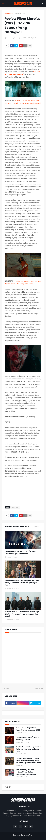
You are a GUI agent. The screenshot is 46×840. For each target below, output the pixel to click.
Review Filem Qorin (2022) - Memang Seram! (27, 738)
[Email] (25, 45)
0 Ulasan (36, 38)
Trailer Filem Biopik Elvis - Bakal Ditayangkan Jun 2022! (28, 729)
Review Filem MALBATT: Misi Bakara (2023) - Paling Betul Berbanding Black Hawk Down (28, 760)
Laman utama (10, 13)
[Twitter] (16, 45)
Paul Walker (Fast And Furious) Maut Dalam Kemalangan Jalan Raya (26, 772)
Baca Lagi (37, 526)
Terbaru (6, 688)
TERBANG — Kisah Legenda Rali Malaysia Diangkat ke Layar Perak (28, 749)
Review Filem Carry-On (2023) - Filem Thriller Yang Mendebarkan (20, 552)
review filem (20, 13)
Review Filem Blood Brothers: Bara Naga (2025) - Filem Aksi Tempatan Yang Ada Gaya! (22, 614)
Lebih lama (39, 688)
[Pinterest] (21, 45)
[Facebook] (12, 45)
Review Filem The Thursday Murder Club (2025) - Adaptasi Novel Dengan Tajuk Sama (22, 583)
